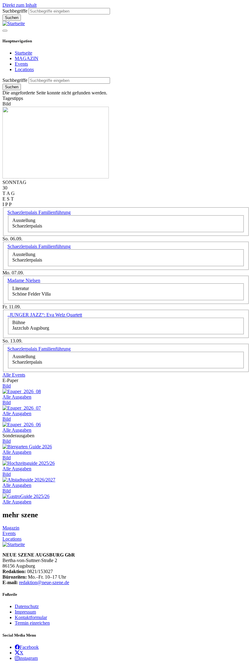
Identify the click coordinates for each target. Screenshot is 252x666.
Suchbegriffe (14, 10)
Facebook (29, 647)
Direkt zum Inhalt (19, 5)
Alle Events (13, 374)
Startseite (23, 53)
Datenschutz (27, 606)
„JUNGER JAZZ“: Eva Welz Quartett (44, 314)
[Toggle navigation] (4, 31)
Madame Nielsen (23, 280)
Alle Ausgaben (16, 397)
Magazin (10, 527)
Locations (24, 69)
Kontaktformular (31, 617)
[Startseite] (13, 23)
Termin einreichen (32, 623)
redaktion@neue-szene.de (44, 582)
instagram (28, 658)
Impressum (25, 611)
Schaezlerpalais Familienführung (39, 212)
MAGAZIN (26, 58)
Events (21, 64)
